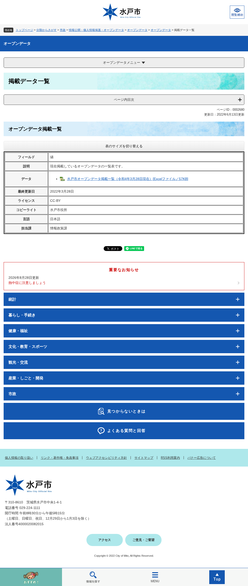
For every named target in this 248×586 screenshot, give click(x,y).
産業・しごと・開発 (25, 378)
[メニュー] (155, 577)
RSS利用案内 (170, 457)
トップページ (24, 30)
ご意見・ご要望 (143, 540)
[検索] (93, 577)
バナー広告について (201, 457)
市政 (63, 30)
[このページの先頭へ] (217, 577)
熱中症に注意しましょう (27, 283)
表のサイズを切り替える (124, 146)
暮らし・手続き (22, 315)
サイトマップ (143, 457)
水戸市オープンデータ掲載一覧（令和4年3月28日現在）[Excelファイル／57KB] (127, 179)
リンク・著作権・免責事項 (59, 457)
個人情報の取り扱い (19, 457)
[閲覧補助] (237, 12)
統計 (12, 299)
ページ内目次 (124, 100)
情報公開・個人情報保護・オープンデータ (96, 30)
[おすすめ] (31, 577)
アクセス (104, 540)
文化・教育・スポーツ (27, 346)
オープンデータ (137, 30)
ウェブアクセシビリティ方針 (106, 457)
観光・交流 (18, 362)
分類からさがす (46, 30)
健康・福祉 (18, 331)
